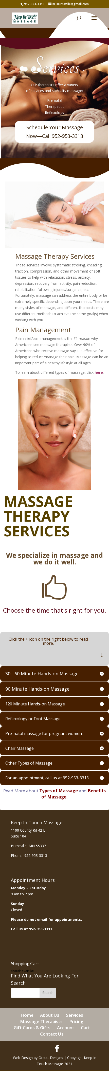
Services (54, 66)
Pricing (76, 1021)
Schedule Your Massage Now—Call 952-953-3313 (54, 131)
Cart (85, 1027)
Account (65, 1027)
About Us (49, 1015)
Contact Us (52, 1034)
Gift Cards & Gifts (32, 1027)
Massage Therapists (41, 1021)
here (99, 372)
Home (27, 1015)
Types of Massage (58, 791)
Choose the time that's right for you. (54, 610)
